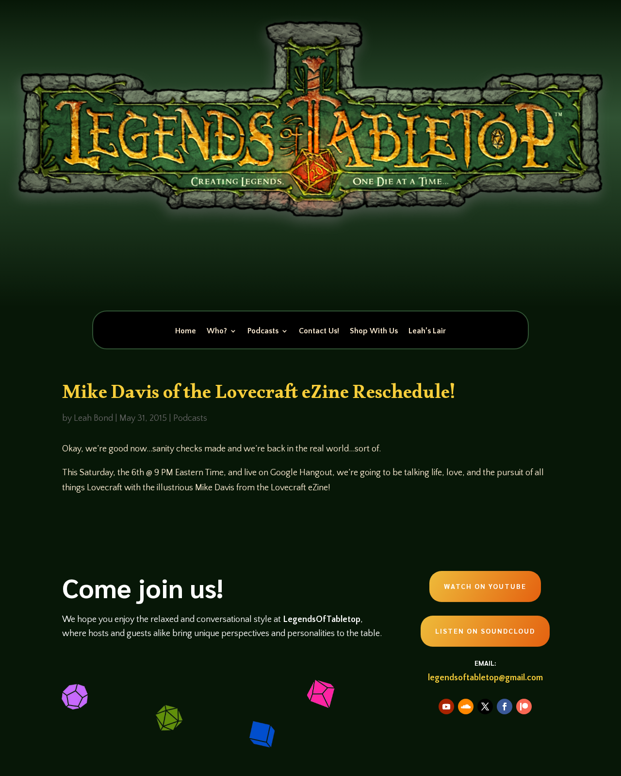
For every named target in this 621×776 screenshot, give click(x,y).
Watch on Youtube (485, 586)
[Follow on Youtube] (446, 706)
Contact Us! (319, 331)
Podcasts (262, 331)
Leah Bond (93, 418)
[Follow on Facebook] (504, 706)
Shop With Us (374, 331)
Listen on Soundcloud (485, 630)
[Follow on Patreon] (524, 706)
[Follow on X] (485, 706)
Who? (217, 331)
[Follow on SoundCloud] (466, 706)
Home (185, 331)
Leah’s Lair (427, 331)
